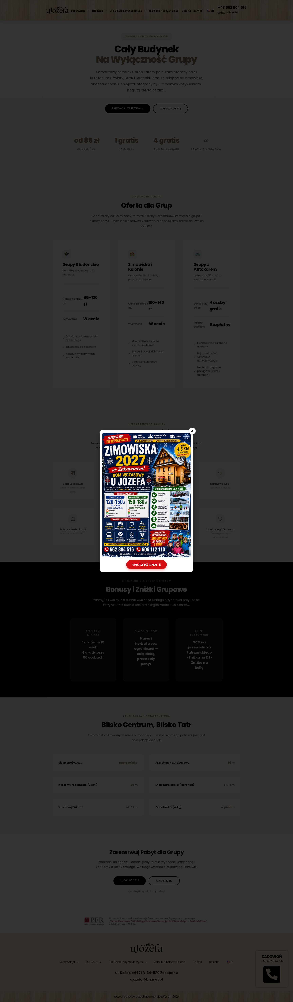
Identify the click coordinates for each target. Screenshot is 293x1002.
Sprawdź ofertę (146, 565)
